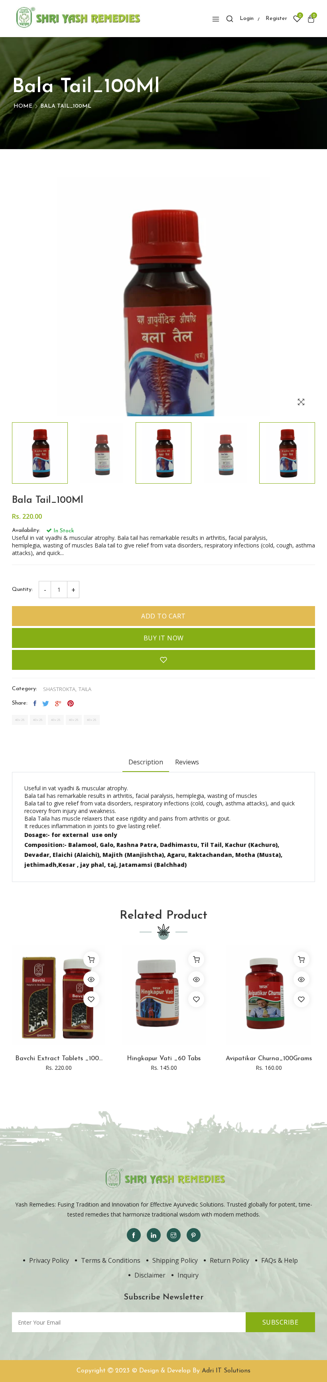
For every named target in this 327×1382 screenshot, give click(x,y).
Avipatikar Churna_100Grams (269, 1058)
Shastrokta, (60, 689)
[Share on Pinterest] (70, 703)
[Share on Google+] (58, 703)
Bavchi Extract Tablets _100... (58, 1058)
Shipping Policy (175, 1260)
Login (247, 19)
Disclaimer (149, 1275)
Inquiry (188, 1275)
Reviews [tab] (187, 762)
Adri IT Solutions (226, 1371)
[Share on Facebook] (34, 703)
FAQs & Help (279, 1260)
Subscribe (280, 1322)
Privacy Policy (49, 1260)
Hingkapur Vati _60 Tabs (164, 1058)
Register (276, 19)
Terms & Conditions (110, 1260)
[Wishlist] (91, 999)
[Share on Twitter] (45, 703)
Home (23, 106)
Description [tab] (145, 762)
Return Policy (229, 1260)
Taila (85, 689)
